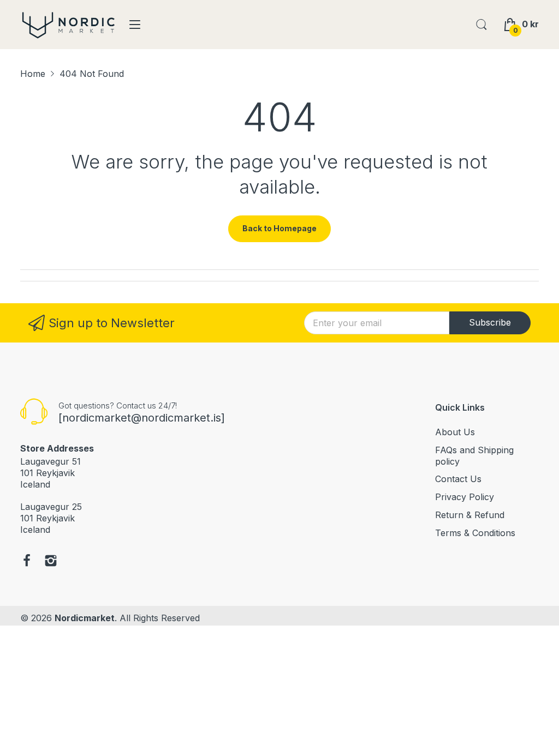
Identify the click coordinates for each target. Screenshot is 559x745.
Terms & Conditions (475, 532)
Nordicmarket (85, 617)
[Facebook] (26, 562)
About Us (455, 431)
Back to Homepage (279, 228)
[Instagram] (50, 562)
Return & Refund (469, 514)
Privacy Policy (464, 496)
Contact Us (458, 478)
